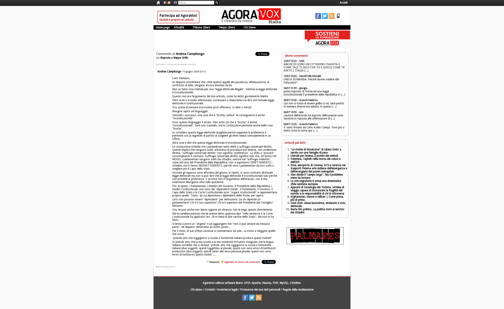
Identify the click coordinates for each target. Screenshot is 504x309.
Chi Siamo (250, 27)
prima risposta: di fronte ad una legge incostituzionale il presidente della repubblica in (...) (314, 93)
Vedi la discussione (165, 267)
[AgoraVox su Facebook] (318, 17)
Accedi (343, 2)
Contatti (210, 289)
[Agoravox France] (165, 2)
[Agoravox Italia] (169, 2)
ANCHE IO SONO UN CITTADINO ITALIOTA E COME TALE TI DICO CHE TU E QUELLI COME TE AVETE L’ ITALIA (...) (314, 67)
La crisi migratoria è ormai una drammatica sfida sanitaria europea (316, 182)
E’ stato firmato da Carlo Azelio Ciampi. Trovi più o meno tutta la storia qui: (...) (314, 129)
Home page (163, 27)
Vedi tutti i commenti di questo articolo (176, 64)
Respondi (214, 262)
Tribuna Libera (201, 27)
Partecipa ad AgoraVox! (178, 15)
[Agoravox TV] (174, 2)
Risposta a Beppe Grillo (174, 57)
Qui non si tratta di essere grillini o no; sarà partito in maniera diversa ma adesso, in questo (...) (314, 105)
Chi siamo (196, 289)
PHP (275, 282)
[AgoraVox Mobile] (338, 17)
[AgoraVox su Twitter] (325, 17)
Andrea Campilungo (169, 71)
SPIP (247, 282)
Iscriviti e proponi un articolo (176, 19)
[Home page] (252, 22)
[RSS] (331, 17)
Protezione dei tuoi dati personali (260, 289)
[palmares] (315, 243)
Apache (256, 282)
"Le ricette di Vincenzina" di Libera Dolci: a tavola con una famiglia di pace (316, 151)
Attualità (179, 27)
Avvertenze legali (227, 289)
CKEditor (295, 282)
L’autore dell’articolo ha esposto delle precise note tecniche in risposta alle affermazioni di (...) (313, 117)
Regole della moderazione (298, 289)
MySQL (284, 282)
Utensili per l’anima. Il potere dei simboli (314, 155)
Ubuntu (266, 282)
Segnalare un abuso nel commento (242, 262)
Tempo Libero (227, 27)
